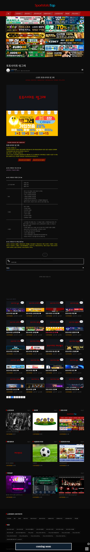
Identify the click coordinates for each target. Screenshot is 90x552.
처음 (7, 397)
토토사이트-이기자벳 (52, 313)
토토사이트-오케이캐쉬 (33, 313)
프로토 (36, 410)
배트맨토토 (10, 441)
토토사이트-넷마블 (31, 332)
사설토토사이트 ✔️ (47, 13)
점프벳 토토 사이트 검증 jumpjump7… (68, 495)
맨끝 (24, 397)
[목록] (82, 69)
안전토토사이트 (65, 441)
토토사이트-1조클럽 (71, 351)
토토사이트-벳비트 (11, 370)
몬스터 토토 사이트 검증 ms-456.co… (41, 495)
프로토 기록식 (36, 431)
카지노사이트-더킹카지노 (61, 536)
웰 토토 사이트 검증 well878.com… (14, 495)
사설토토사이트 (38, 441)
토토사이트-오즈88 (59, 529)
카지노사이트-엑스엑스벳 (12, 536)
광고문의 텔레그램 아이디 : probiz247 (14, 539)
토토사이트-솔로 (11, 313)
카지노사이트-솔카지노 (23, 536)
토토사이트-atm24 (12, 389)
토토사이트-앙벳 (10, 532)
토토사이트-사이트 (11, 351)
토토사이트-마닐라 (10, 529)
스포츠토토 (10, 410)
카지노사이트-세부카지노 (41, 532)
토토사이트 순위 (37, 13)
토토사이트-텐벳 (50, 370)
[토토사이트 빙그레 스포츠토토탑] (32, 110)
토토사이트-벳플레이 (30, 529)
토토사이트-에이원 (31, 351)
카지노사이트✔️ (75, 13)
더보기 (28, 410)
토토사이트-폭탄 (70, 313)
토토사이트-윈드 (70, 370)
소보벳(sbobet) (63, 463)
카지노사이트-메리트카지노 (48, 536)
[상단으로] (87, 549)
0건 (13, 71)
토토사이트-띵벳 (20, 529)
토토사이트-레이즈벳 (71, 389)
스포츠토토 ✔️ (18, 13)
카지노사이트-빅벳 (76, 532)
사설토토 (35, 463)
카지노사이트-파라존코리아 (53, 532)
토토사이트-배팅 (31, 370)
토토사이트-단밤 (50, 389)
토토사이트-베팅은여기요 (21, 532)
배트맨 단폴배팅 (10, 463)
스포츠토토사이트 (59, 13)
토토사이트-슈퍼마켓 (12, 332)
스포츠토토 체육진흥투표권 (12, 431)
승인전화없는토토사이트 (65, 431)
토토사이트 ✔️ (28, 13)
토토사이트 (64, 410)
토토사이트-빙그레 (51, 332)
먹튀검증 (67, 13)
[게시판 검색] (82, 299)
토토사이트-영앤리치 (71, 332)
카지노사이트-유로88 (65, 532)
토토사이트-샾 (30, 389)
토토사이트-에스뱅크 (52, 351)
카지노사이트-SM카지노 (35, 536)
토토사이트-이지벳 (50, 529)
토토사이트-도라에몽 (70, 529)
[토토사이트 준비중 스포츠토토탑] (43, 546)
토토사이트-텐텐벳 (40, 529)
